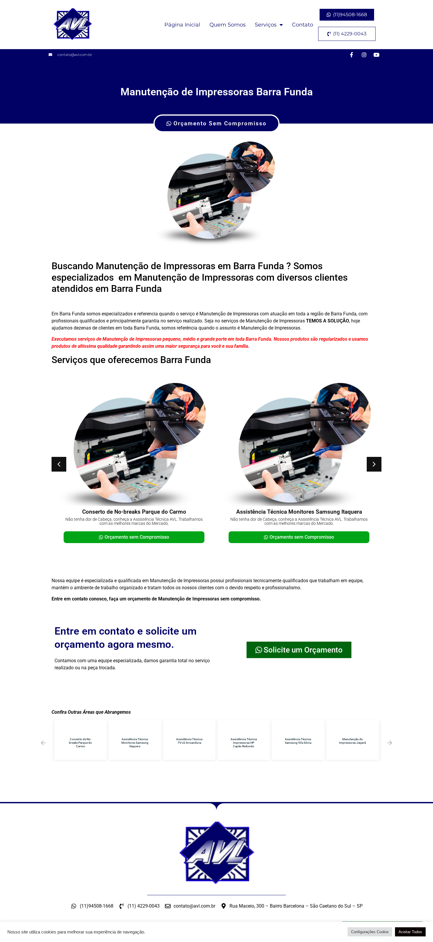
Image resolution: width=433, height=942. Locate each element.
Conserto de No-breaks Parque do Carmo (134, 511)
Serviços (266, 24)
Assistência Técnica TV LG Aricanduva (189, 741)
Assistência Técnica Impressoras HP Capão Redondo (244, 743)
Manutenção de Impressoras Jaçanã (352, 741)
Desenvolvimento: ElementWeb (216, 935)
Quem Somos (227, 24)
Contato (302, 24)
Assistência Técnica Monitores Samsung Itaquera (299, 511)
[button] (59, 464)
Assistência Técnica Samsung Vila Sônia (298, 741)
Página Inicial (182, 24)
